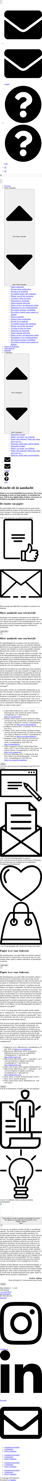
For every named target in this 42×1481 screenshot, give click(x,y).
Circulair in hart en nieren (21, 298)
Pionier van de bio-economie (22, 296)
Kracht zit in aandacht (19, 291)
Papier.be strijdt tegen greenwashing (25, 444)
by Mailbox (12, 1480)
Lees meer (4, 631)
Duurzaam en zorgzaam (20, 301)
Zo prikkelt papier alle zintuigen (23, 294)
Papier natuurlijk (17, 287)
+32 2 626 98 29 (5, 1292)
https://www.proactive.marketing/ (15, 760)
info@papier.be (5, 1294)
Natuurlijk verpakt (18, 434)
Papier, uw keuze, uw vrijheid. (23, 437)
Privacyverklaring (10, 1451)
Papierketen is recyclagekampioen (24, 307)
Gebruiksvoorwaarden (11, 1447)
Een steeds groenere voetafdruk (23, 310)
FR (5, 167)
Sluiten (3, 764)
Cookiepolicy (8, 1449)
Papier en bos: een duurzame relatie (25, 305)
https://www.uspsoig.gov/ (13, 717)
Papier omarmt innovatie (20, 303)
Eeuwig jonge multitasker (21, 289)
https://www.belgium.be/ (23, 1049)
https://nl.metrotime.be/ (12, 744)
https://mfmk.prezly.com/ (12, 1057)
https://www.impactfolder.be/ (26, 724)
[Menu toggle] (1, 2)
